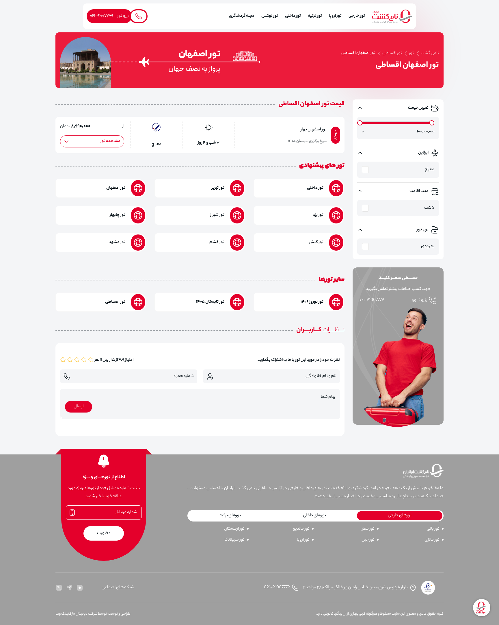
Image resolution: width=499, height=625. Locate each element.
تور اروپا (303, 540)
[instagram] (79, 587)
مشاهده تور (110, 141)
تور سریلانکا (234, 540)
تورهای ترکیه (230, 515)
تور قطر (368, 529)
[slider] (359, 122)
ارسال (78, 406)
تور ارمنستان (234, 529)
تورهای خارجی (400, 515)
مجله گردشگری (241, 16)
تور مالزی (432, 540)
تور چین (368, 540)
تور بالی (433, 529)
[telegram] (69, 587)
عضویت (104, 533)
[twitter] (58, 587)
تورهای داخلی (314, 515)
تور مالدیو (301, 529)
